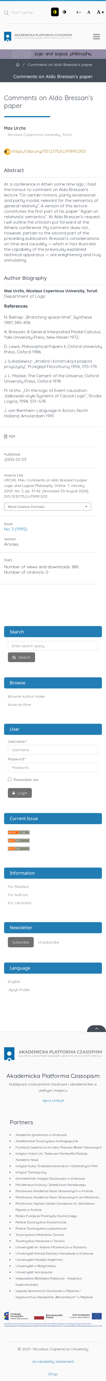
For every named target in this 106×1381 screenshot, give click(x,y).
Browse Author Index (26, 696)
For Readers (18, 886)
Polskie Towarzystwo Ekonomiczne (40, 1222)
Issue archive (19, 704)
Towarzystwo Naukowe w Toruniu (40, 1241)
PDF (11, 436)
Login (21, 793)
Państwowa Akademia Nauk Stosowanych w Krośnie (54, 1191)
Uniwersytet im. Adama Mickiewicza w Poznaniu (51, 1247)
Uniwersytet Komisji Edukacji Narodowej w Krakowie (54, 1253)
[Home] (38, 37)
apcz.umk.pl (53, 1100)
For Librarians (19, 903)
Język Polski (19, 989)
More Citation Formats (26, 506)
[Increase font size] (100, 12)
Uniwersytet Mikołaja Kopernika (39, 1260)
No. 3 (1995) (15, 529)
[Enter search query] (53, 645)
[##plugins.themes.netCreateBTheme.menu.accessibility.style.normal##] (64, 12)
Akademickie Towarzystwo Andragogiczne (46, 1141)
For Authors (18, 895)
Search (23, 657)
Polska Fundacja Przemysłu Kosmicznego (46, 1216)
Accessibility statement (53, 1361)
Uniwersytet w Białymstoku (35, 1266)
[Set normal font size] (89, 12)
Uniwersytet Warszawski (33, 1272)
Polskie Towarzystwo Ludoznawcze (41, 1228)
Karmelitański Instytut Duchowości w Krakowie (50, 1178)
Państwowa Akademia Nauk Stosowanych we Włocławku (57, 1197)
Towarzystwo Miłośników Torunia (39, 1235)
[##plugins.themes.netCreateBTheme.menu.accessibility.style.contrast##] (55, 12)
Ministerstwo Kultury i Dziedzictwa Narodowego (50, 1185)
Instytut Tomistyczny (30, 1172)
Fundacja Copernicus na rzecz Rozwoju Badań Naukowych (58, 1147)
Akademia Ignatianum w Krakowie (41, 1135)
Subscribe (21, 942)
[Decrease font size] (78, 12)
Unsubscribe (48, 942)
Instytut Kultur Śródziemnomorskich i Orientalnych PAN (56, 1166)
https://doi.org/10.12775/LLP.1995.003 (49, 151)
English (14, 981)
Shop (53, 1374)
